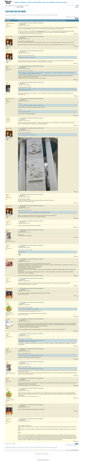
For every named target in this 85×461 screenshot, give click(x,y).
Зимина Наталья (10, 259)
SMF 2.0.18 (38, 459)
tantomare (8, 221)
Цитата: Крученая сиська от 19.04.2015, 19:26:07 (26, 55)
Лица (35, 2)
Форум (64, 2)
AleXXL (7, 278)
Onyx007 (8, 319)
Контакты (59, 2)
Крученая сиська (10, 23)
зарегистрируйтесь (26, 5)
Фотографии (51, 2)
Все (11, 18)
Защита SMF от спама (39, 453)
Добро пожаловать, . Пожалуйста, (12, 5)
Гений (7, 302)
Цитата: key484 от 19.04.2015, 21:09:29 (24, 210)
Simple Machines (47, 459)
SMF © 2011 (42, 459)
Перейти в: (68, 450)
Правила (23, 2)
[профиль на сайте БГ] (7, 48)
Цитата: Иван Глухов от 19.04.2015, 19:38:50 (25, 70)
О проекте (16, 2)
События (30, 2)
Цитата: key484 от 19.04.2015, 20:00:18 (24, 132)
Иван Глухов (9, 36)
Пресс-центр (42, 2)
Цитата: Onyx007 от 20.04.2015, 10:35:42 (25, 338)
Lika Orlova (8, 418)
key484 (7, 66)
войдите (20, 5)
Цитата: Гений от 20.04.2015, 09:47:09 (24, 353)
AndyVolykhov (9, 288)
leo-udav (8, 118)
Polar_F (7, 230)
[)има (7, 82)
